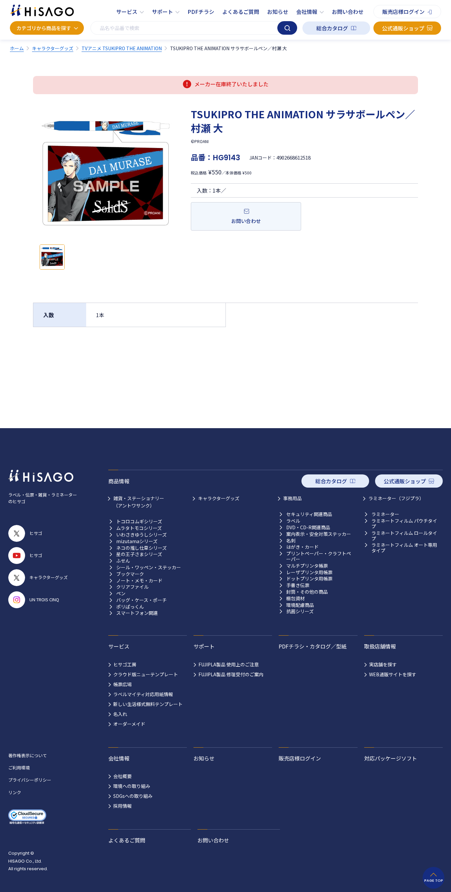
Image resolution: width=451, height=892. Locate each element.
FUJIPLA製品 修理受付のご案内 (230, 674)
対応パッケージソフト (390, 758)
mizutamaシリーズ (136, 541)
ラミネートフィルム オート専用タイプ (404, 547)
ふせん (123, 561)
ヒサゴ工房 (124, 664)
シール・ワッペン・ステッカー (148, 567)
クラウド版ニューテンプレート (145, 674)
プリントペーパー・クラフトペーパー (318, 556)
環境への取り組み (131, 786)
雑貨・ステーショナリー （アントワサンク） (138, 502)
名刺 (290, 540)
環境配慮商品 (300, 605)
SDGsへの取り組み (133, 796)
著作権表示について (27, 755)
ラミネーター (385, 514)
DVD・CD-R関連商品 (308, 527)
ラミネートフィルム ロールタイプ (404, 535)
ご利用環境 (19, 767)
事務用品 (292, 498)
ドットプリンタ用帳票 (309, 578)
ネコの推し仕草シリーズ (141, 548)
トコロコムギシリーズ (139, 521)
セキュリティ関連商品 (309, 514)
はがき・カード (302, 547)
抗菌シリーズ (300, 611)
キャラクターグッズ (218, 498)
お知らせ (277, 12)
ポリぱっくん (130, 607)
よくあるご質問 (240, 12)
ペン (120, 593)
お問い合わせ (348, 12)
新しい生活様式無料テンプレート (148, 704)
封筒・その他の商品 (307, 592)
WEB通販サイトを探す (392, 674)
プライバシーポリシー (29, 780)
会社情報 (306, 12)
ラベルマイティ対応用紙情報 (143, 694)
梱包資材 (295, 598)
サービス (126, 12)
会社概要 (122, 776)
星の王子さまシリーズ (139, 554)
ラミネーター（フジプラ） (396, 498)
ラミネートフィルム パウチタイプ (404, 523)
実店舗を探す (383, 664)
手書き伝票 (297, 585)
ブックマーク (130, 574)
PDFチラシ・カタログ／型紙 (313, 646)
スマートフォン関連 (137, 613)
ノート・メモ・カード (139, 580)
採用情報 (122, 805)
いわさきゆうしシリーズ (141, 535)
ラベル (293, 521)
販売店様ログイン (403, 12)
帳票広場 (122, 684)
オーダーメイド (129, 724)
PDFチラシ (201, 12)
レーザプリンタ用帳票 (309, 572)
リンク (14, 792)
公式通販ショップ (403, 28)
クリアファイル (132, 587)
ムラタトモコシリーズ (139, 528)
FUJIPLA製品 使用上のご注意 (228, 664)
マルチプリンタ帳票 (307, 566)
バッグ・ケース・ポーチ (141, 600)
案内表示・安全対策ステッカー (318, 534)
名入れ (120, 714)
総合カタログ (332, 28)
